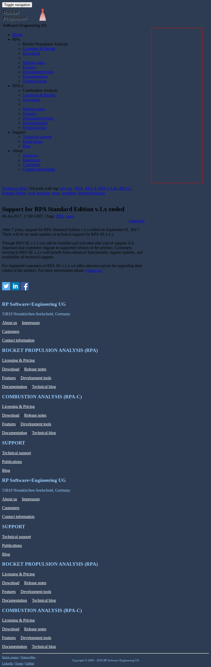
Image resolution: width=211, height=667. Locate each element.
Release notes (34, 62)
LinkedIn (7, 663)
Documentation (35, 76)
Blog (27, 146)
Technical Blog (14, 188)
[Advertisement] (176, 105)
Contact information (39, 169)
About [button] (17, 151)
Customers (31, 164)
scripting (69, 193)
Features (29, 67)
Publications (32, 141)
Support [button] (18, 132)
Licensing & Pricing (39, 48)
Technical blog (35, 81)
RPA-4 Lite (107, 188)
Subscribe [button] (137, 221)
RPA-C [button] (18, 86)
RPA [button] (16, 39)
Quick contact (10, 657)
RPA (79, 188)
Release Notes (13, 193)
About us (30, 155)
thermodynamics (91, 193)
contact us (93, 270)
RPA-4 (90, 188)
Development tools (38, 72)
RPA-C (125, 188)
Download (31, 53)
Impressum (31, 160)
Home (17, 34)
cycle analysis (38, 193)
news (56, 193)
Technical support (37, 137)
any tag (66, 188)
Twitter (19, 663)
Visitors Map (28, 657)
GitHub (29, 663)
